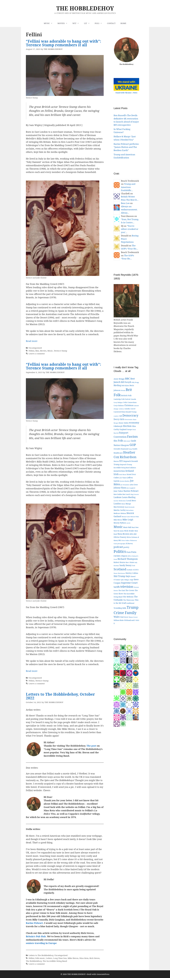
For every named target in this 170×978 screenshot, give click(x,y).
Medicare (117, 513)
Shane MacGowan (119, 573)
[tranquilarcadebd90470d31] (129, 653)
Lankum (117, 497)
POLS (97, 23)
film (37, 350)
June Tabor (118, 491)
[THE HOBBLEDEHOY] (123, 710)
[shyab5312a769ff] (117, 717)
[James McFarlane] (136, 710)
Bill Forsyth (126, 382)
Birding (117, 385)
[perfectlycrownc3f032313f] (129, 704)
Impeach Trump (126, 464)
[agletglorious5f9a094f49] (117, 704)
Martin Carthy (120, 510)
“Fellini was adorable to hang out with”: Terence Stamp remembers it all (63, 43)
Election (127, 425)
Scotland (120, 569)
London (117, 503)
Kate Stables (118, 494)
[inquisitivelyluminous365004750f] (117, 679)
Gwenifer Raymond (121, 449)
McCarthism (129, 510)
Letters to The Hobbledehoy (41, 955)
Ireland (129, 470)
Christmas (129, 405)
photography (121, 543)
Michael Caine (126, 517)
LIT (85, 23)
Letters (49, 958)
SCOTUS (136, 570)
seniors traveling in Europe (41, 943)
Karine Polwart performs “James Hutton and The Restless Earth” (126, 147)
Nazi (133, 527)
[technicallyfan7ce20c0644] (123, 679)
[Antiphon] (129, 647)
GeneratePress (103, 974)
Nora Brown (123, 534)
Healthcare (118, 453)
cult (120, 416)
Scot (133, 565)
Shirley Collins (131, 573)
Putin (133, 552)
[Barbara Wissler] (129, 717)
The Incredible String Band (55, 961)
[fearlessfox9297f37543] (129, 666)
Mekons (123, 513)
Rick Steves (94, 958)
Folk (120, 440)
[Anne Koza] (123, 653)
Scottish (129, 570)
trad (124, 603)
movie (128, 523)
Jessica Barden (125, 481)
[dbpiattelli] (136, 647)
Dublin (126, 423)
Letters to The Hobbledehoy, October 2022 (60, 696)
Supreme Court (129, 582)
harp (130, 449)
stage (131, 580)
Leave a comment (37, 353)
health (134, 449)
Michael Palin (134, 517)
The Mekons (128, 596)
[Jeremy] (136, 653)
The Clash (121, 590)
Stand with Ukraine (123, 93)
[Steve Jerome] (136, 698)
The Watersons (128, 600)
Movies (43, 350)
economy (134, 422)
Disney (121, 423)
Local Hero (131, 500)
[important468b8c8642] (129, 672)
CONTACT (111, 23)
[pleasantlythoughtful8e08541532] (123, 685)
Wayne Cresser (133, 617)
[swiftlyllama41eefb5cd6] (136, 685)
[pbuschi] (129, 685)
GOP (133, 445)
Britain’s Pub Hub (36, 936)
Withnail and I (129, 620)
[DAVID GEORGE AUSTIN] (136, 691)
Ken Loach (126, 494)
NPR (131, 534)
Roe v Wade (130, 562)
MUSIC (47, 23)
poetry (126, 547)
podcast (118, 547)
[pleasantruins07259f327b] (136, 704)
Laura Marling (129, 497)
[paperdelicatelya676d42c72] (129, 679)
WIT (74, 23)
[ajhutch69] (123, 717)
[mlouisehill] (136, 679)
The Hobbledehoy (34, 961)
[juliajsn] (129, 710)
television (126, 587)
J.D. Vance (123, 478)
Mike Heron (73, 958)
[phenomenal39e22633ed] (117, 666)
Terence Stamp (60, 350)
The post (91, 745)
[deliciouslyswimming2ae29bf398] (117, 691)
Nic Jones (120, 531)
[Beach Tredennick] (129, 691)
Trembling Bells (120, 608)
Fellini (31, 350)
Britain (123, 390)
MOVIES (61, 23)
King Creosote (135, 494)
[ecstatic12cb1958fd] (123, 666)
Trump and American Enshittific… (128, 187)
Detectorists (128, 419)
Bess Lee (125, 203)
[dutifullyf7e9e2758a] (117, 723)
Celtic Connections (130, 402)
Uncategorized (35, 348)
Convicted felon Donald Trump (125, 412)
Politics (120, 551)
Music (50, 350)
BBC (127, 378)
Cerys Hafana (119, 405)
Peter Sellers (126, 540)
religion (124, 556)
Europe (129, 429)
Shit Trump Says (122, 576)
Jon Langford (131, 488)
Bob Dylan (125, 385)
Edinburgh (118, 426)
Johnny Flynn (120, 487)
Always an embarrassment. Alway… (129, 209)
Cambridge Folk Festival (122, 399)
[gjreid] (129, 660)
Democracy (130, 415)
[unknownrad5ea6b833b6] (123, 647)
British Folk (126, 395)
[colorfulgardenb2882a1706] (123, 704)
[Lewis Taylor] (117, 660)
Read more (31, 340)
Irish (116, 474)
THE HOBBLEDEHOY (85, 8)
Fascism (132, 437)
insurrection (119, 471)
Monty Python (120, 522)
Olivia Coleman (132, 537)
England (123, 429)
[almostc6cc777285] (129, 698)
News (135, 93)
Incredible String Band (122, 468)
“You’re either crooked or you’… (129, 229)
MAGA (123, 504)
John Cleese (134, 485)
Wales (117, 616)
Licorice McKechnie (120, 501)
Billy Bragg (135, 382)
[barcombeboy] (123, 672)
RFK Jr (130, 556)
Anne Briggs (119, 379)
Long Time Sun (60, 958)
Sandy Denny (125, 565)
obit (135, 534)
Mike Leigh (127, 519)
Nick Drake (129, 530)
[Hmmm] (117, 672)
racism (117, 555)
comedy (127, 409)
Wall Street (124, 617)
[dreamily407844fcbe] (136, 666)
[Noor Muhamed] (117, 653)
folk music (40, 958)
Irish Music (122, 474)
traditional (130, 603)
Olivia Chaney (120, 537)
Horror (116, 461)
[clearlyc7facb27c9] (123, 660)
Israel (129, 474)
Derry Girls (119, 419)
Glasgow (124, 445)
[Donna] (123, 691)
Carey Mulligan (118, 402)
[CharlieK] (123, 698)
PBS (119, 540)
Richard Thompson (128, 558)
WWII (137, 620)
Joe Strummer (125, 485)
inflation (133, 468)
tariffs (117, 586)
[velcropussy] (117, 685)
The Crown (129, 590)
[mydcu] (136, 672)
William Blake (119, 620)
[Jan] (136, 660)
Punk (128, 552)
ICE (121, 460)
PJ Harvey (129, 543)
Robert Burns (119, 562)
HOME (123, 23)
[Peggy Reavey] (123, 723)
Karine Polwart (34, 922)
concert (132, 409)
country (116, 416)
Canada (133, 399)
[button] (52, 23)
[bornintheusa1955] (117, 710)
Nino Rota (83, 958)
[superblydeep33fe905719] (117, 698)
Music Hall (127, 527)
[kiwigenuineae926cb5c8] (117, 647)
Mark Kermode (130, 507)
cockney (121, 409)
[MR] (136, 717)
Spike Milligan (125, 580)
